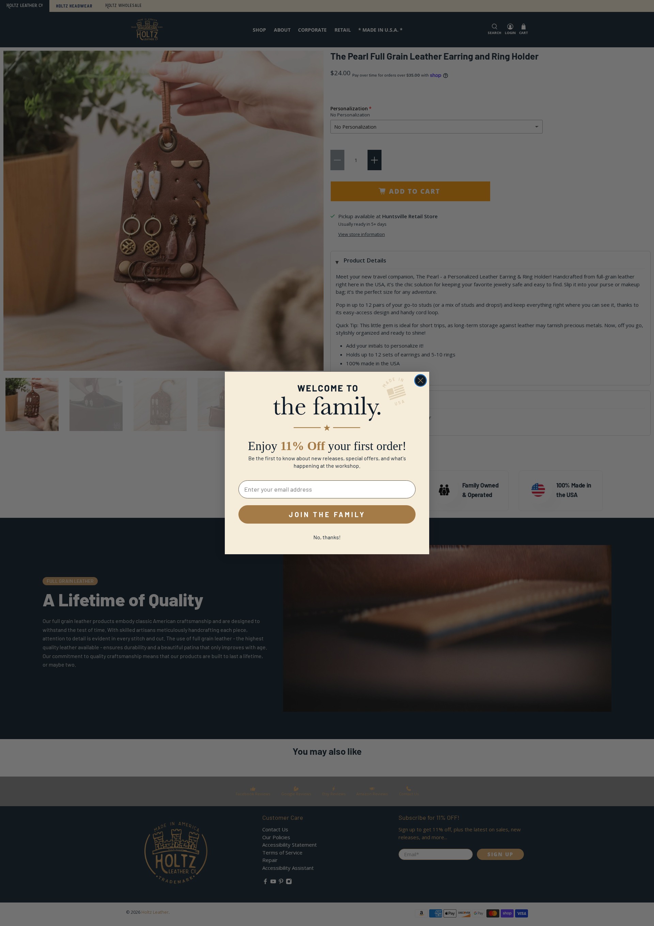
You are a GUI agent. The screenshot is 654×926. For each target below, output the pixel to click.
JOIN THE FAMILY (327, 514)
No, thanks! (327, 537)
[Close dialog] (420, 380)
